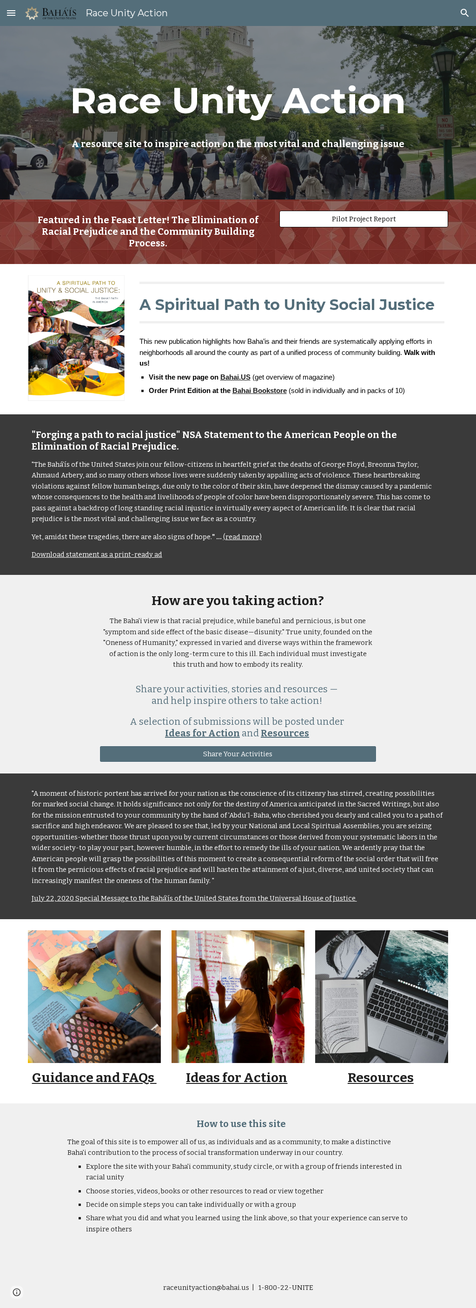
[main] (238, 100)
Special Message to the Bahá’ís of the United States (156, 898)
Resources (381, 1077)
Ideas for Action (236, 1077)
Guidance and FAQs (94, 1077)
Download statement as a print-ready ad (97, 554)
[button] (11, 13)
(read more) (242, 537)
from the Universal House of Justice (297, 898)
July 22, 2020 (53, 898)
